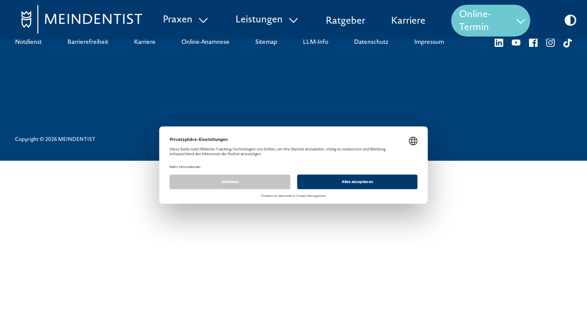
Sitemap (266, 42)
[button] (570, 20)
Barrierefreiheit (87, 42)
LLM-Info (315, 42)
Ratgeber (345, 21)
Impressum (429, 42)
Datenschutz (371, 42)
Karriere (408, 21)
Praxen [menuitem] (178, 20)
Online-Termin (475, 21)
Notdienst (28, 42)
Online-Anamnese (205, 42)
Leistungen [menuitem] (259, 20)
